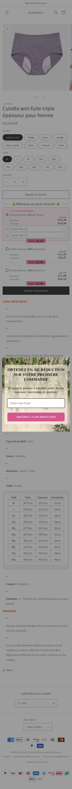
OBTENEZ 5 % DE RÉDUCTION (36, 417)
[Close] (66, 361)
